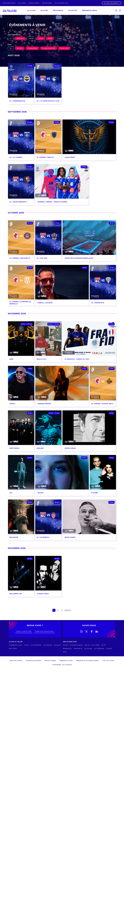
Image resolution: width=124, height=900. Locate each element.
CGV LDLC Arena (108, 660)
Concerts (40, 38)
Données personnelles (33, 660)
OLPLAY (109, 648)
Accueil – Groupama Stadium (73, 645)
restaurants (58, 10)
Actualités (72, 10)
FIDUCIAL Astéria (64, 48)
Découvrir (57, 645)
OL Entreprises (99, 648)
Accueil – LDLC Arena (92, 645)
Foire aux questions (44, 631)
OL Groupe (88, 648)
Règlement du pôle (66, 660)
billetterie (31, 10)
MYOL (65, 652)
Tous (11, 38)
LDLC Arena (20, 48)
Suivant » (68, 610)
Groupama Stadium (32, 48)
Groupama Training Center (48, 48)
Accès (27, 645)
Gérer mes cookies (16, 660)
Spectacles (59, 38)
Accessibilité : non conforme (62, 664)
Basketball (31, 38)
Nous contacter (23, 631)
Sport (68, 38)
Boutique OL (78, 648)
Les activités (47, 645)
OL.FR (104, 645)
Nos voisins (13, 648)
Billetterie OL (67, 648)
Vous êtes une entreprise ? (111, 3)
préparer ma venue (89, 10)
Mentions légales (50, 660)
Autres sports (20, 38)
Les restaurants (36, 645)
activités (44, 10)
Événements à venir (15, 645)
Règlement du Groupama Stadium (87, 660)
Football (50, 38)
